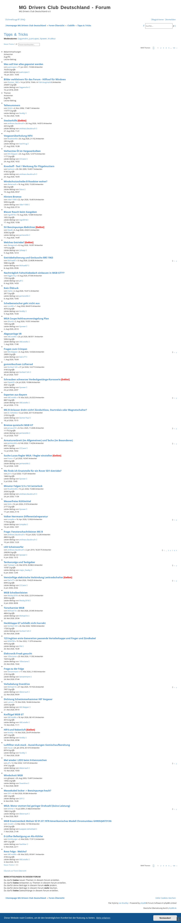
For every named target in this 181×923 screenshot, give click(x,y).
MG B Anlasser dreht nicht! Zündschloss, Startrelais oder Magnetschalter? (45, 409)
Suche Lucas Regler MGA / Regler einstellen (28, 455)
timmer (10, 808)
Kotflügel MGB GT (14, 714)
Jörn (9, 473)
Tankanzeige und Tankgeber (19, 562)
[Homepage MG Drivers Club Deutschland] (11, 9)
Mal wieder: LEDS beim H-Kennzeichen (25, 760)
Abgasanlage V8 (12, 333)
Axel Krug (23, 143)
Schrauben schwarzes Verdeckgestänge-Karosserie (32, 379)
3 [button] (163, 48)
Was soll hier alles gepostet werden (23, 64)
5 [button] (168, 48)
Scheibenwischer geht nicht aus (22, 303)
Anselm (10, 824)
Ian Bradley (123, 903)
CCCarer (22, 159)
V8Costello (11, 336)
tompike (11, 519)
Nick (9, 504)
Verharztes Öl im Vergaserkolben (22, 151)
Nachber (22, 844)
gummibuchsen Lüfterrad (18, 364)
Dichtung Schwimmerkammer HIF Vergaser (28, 699)
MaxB (9, 230)
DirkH (9, 108)
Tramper (11, 565)
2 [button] (160, 48)
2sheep (22, 250)
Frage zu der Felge (14, 668)
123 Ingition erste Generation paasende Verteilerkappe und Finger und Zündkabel (50, 638)
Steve (21, 189)
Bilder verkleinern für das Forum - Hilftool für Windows (35, 79)
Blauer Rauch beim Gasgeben (20, 211)
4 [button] (166, 48)
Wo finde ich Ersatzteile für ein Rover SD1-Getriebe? (33, 470)
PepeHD (10, 382)
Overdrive (23, 783)
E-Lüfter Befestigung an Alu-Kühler (23, 836)
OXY (9, 793)
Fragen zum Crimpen (15, 349)
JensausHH (12, 428)
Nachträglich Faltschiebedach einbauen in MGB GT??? (34, 272)
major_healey (25, 570)
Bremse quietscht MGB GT (18, 425)
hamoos (10, 169)
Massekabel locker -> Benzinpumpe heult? (27, 790)
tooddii (10, 306)
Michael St (11, 610)
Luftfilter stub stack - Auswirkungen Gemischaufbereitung (37, 744)
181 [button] (174, 48)
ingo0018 (11, 214)
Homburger (12, 839)
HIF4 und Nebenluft (15, 729)
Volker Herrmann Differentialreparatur (26, 516)
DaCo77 (22, 357)
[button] (153, 48)
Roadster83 (12, 138)
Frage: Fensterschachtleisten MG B (23, 531)
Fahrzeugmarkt (45, 82)
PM (20, 646)
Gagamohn (23, 38)
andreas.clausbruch (15, 123)
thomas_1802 (13, 82)
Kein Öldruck (11, 288)
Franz (9, 458)
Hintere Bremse (12, 196)
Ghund (10, 321)
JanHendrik (24, 235)
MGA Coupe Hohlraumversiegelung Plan (26, 318)
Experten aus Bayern (15, 394)
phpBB (143, 903)
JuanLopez (34, 38)
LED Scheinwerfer (13, 546)
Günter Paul (24, 418)
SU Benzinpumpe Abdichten (19, 227)
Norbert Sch (12, 367)
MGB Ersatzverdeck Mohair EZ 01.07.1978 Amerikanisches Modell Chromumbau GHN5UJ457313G (58, 821)
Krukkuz (52, 38)
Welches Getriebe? (14, 242)
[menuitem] (22, 19)
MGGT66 (11, 641)
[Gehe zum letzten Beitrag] (29, 72)
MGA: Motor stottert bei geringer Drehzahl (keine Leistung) (37, 805)
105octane (11, 656)
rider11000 (11, 199)
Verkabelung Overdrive (17, 684)
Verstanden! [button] (165, 918)
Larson (10, 702)
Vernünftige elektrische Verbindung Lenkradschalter (33, 577)
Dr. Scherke (12, 412)
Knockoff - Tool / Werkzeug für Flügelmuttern (29, 166)
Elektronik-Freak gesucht (18, 653)
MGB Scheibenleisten (16, 592)
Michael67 (11, 260)
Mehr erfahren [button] (103, 918)
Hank (9, 291)
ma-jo (9, 747)
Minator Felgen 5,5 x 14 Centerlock (23, 486)
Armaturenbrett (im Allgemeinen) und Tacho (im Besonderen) (38, 440)
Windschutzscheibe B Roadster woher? (25, 181)
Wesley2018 (12, 595)
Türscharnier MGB (14, 607)
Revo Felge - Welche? (15, 851)
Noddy (22, 113)
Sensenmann (13, 671)
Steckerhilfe (10, 120)
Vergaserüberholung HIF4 (18, 135)
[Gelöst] (22, 120)
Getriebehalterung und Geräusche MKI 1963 (28, 257)
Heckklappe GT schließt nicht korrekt (25, 623)
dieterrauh (11, 184)
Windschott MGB (13, 775)
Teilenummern (12, 105)
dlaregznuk (12, 245)
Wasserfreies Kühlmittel (17, 501)
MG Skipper (12, 154)
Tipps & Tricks (16, 34)
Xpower (43, 38)
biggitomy (11, 275)
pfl (20, 280)
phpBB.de (172, 908)
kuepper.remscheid (27, 829)
